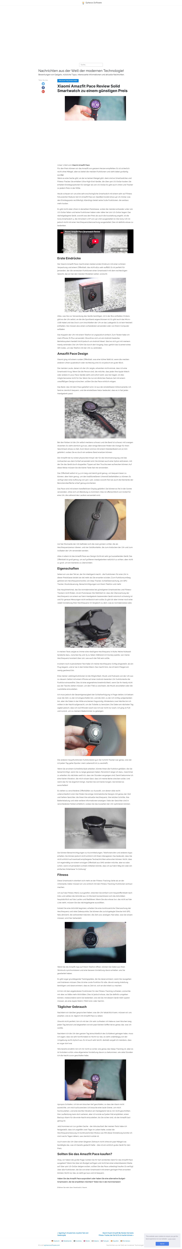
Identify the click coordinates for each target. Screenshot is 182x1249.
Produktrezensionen (68, 81)
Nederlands (68, 1241)
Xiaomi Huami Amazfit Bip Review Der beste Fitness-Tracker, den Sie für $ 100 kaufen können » (116, 1234)
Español (115, 1241)
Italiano (96, 1241)
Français (106, 1241)
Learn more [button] (172, 1239)
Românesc (126, 1241)
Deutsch (56, 1241)
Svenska (79, 1241)
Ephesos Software (93, 3)
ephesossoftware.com (52, 1245)
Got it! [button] (162, 1244)
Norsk (88, 1241)
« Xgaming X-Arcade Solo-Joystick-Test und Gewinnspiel (72, 1234)
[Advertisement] (91, 22)
